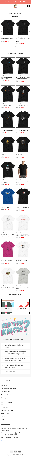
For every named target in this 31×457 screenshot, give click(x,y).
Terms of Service (6, 395)
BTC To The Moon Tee (22, 130)
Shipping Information (7, 410)
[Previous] (1, 31)
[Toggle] (2, 345)
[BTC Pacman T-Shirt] (8, 93)
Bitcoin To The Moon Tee (7, 287)
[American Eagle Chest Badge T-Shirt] (8, 27)
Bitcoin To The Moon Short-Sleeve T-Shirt (21, 261)
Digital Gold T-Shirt (6, 208)
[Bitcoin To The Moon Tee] (8, 275)
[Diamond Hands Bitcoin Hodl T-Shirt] (8, 169)
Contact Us (4, 407)
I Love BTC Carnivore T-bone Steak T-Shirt (22, 208)
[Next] (29, 31)
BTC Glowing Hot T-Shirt (22, 105)
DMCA (3, 416)
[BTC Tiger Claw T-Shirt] (8, 119)
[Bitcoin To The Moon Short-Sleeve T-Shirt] (23, 249)
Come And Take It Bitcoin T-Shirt (22, 181)
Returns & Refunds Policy (8, 388)
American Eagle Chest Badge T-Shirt (7, 39)
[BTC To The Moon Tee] (23, 119)
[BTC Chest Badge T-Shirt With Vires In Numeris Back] (23, 27)
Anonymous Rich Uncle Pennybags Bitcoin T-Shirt (23, 234)
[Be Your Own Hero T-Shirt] (8, 222)
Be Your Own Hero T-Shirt (7, 234)
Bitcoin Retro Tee (20, 156)
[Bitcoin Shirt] (15, 6)
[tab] (15, 16)
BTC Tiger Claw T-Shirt (7, 130)
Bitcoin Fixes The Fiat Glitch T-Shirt (6, 261)
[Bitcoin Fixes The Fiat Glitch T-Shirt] (8, 249)
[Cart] (28, 6)
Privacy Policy (5, 391)
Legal (2, 419)
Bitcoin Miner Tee (5, 156)
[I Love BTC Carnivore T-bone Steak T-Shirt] (23, 196)
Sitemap (3, 398)
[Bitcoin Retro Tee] (23, 144)
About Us (4, 385)
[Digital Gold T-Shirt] (8, 196)
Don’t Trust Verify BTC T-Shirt (22, 287)
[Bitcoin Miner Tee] (8, 144)
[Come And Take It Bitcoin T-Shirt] (23, 169)
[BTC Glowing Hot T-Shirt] (23, 93)
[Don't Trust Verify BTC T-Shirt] (23, 275)
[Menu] (2, 6)
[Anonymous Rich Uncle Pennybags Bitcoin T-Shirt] (23, 222)
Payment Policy (5, 413)
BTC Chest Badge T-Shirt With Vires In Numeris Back (23, 40)
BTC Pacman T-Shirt (6, 105)
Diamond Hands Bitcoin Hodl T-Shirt (7, 181)
